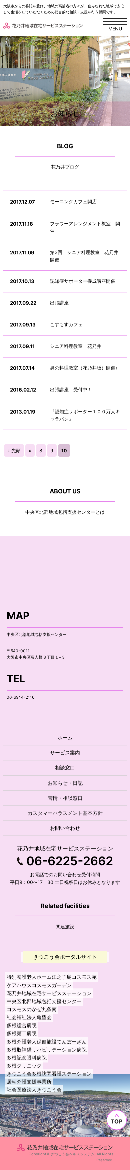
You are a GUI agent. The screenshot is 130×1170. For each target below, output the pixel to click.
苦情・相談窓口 (65, 798)
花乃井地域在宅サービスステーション (49, 993)
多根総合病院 (22, 1025)
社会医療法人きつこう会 (34, 1090)
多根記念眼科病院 (27, 1058)
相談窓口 (65, 767)
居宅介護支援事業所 (29, 1082)
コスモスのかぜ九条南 (32, 1009)
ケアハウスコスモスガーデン (39, 985)
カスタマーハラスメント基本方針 (65, 813)
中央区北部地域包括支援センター (44, 1001)
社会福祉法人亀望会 (29, 1017)
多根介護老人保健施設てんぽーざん (47, 1041)
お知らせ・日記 (65, 783)
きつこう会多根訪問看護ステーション (49, 1074)
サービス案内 (65, 752)
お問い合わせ (65, 828)
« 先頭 (14, 450)
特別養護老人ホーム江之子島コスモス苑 (52, 977)
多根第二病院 (22, 1033)
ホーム (65, 737)
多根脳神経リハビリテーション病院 (47, 1049)
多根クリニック (24, 1066)
